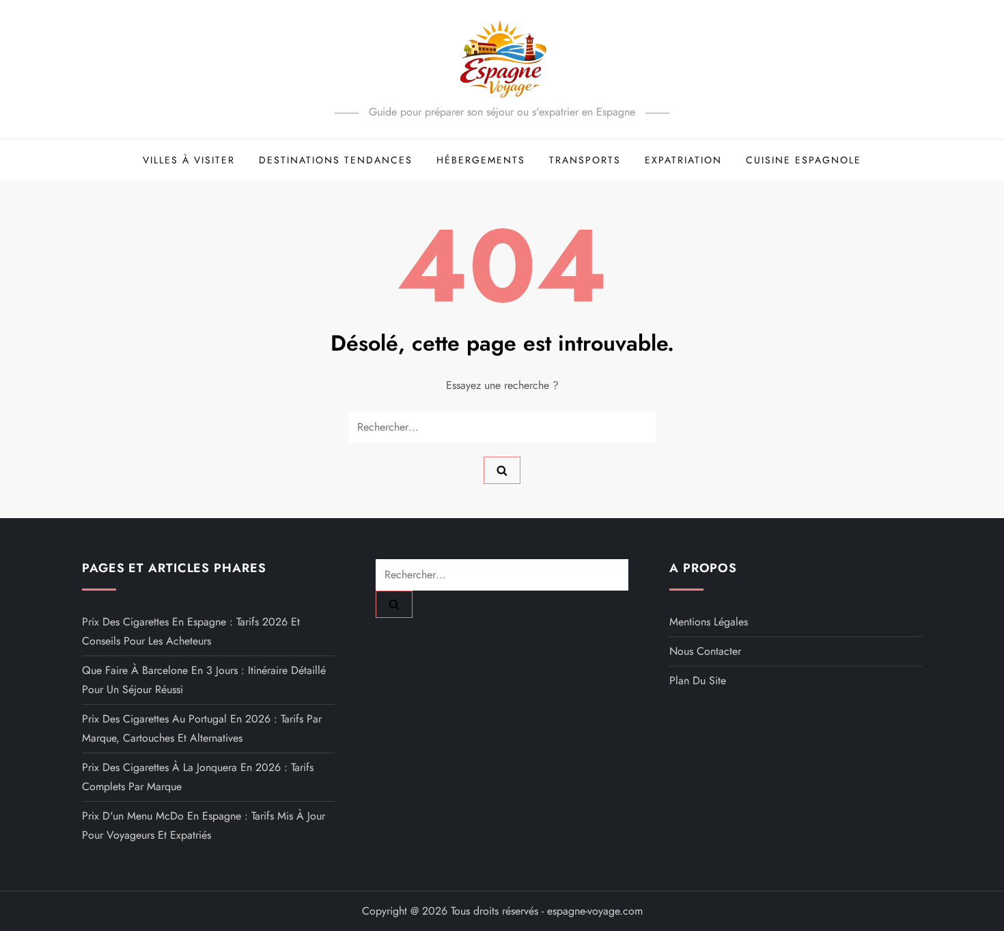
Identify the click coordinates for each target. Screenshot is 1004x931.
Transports (585, 160)
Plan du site (697, 680)
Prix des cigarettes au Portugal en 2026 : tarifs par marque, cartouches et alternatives (202, 728)
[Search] (502, 470)
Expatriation (683, 160)
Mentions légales (708, 622)
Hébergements (480, 160)
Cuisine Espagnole (803, 160)
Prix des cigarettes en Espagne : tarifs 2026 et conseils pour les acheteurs (191, 631)
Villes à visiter (189, 160)
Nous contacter (705, 651)
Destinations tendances (336, 160)
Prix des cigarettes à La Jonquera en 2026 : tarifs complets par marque (197, 776)
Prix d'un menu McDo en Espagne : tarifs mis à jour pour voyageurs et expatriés (203, 825)
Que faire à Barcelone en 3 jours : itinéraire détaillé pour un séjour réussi (204, 679)
